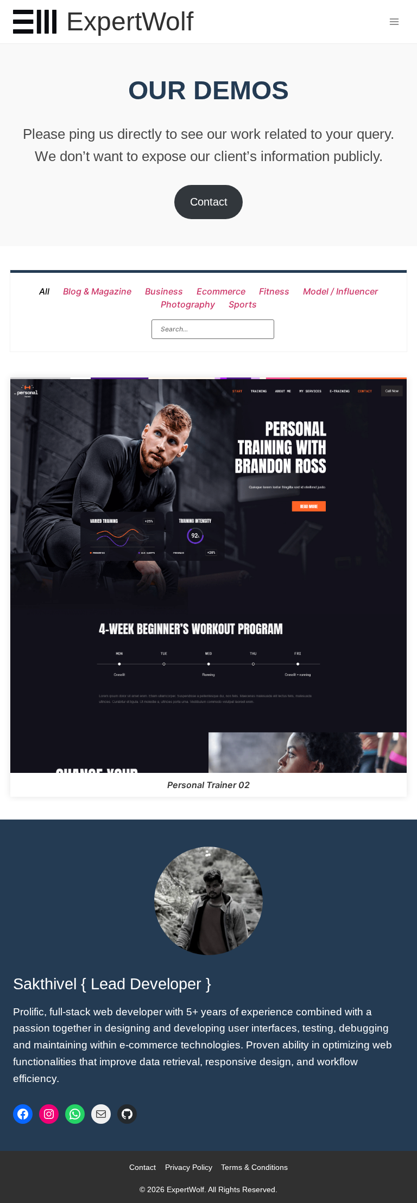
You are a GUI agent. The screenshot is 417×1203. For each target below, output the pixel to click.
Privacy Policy (188, 1167)
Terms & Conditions (254, 1167)
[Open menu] (394, 21)
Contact (209, 202)
